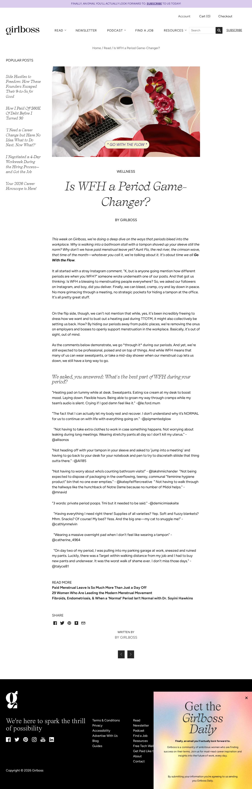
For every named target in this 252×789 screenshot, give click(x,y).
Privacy (97, 725)
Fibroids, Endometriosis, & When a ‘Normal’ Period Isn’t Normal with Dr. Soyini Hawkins (122, 598)
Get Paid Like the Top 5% (150, 751)
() (204, 16)
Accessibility (101, 730)
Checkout (225, 16)
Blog (95, 741)
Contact (139, 761)
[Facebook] (8, 741)
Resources (173, 30)
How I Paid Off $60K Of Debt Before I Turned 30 (23, 113)
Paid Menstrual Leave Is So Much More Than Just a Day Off (99, 587)
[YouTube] (43, 740)
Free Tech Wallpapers (148, 746)
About (137, 756)
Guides (97, 746)
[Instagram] (34, 741)
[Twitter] (17, 740)
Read (59, 30)
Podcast (115, 30)
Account (184, 16)
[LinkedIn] (51, 741)
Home (96, 48)
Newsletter (86, 30)
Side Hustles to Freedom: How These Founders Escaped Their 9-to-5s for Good (23, 86)
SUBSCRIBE (154, 3)
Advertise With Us (105, 736)
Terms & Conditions (106, 720)
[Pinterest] (25, 741)
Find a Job (144, 30)
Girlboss (37, 770)
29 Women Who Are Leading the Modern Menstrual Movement (102, 593)
